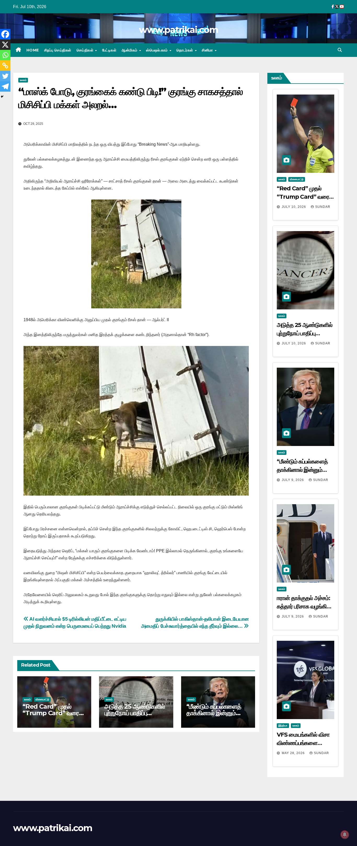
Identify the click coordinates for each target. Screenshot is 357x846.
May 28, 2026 (294, 753)
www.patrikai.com (178, 29)
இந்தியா (282, 725)
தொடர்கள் (185, 50)
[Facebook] (5, 34)
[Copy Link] (5, 65)
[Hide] (2, 97)
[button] (340, 50)
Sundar (322, 207)
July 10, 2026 (294, 207)
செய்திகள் (86, 50)
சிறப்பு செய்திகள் (57, 50)
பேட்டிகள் (109, 50)
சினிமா (208, 50)
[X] (5, 44)
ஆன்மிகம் (130, 50)
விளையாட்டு (42, 699)
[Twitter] (5, 76)
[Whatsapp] (5, 55)
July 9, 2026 (293, 480)
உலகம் (23, 80)
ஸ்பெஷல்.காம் (157, 50)
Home (32, 50)
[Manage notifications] (345, 834)
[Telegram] (5, 86)
